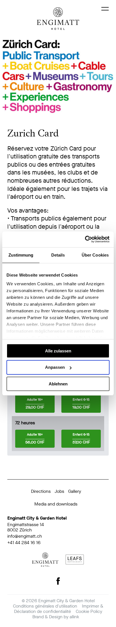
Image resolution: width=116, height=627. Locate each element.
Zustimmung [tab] (21, 254)
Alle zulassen (58, 350)
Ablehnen (58, 383)
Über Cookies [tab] (95, 254)
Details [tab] (58, 254)
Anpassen (55, 367)
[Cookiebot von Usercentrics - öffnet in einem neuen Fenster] (85, 239)
